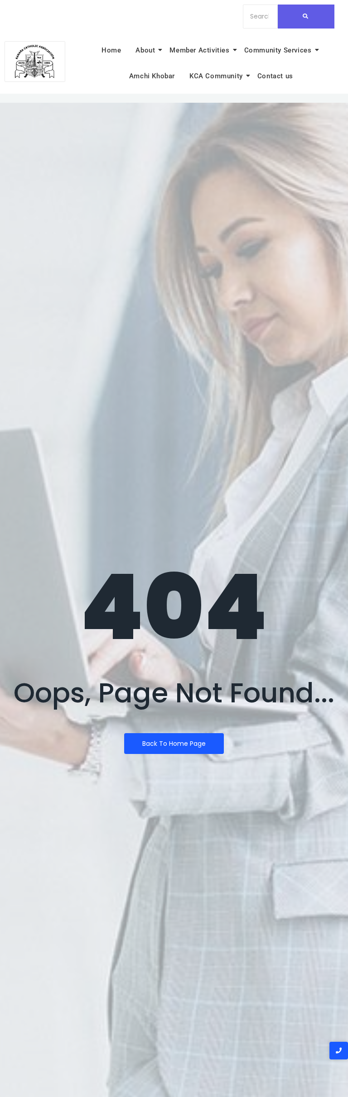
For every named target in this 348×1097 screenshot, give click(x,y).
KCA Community (216, 76)
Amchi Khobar (152, 76)
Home (111, 50)
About (145, 50)
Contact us (275, 76)
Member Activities (199, 50)
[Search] (306, 17)
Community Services (278, 50)
